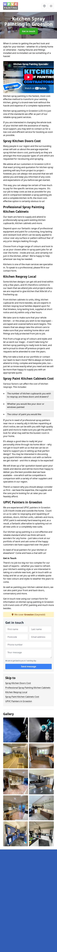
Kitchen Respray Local (16, 692)
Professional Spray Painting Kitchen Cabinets (27, 687)
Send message (28, 666)
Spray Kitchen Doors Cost (18, 683)
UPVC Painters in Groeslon (18, 701)
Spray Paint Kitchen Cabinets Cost (22, 696)
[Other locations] (44, 6)
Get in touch (28, 31)
